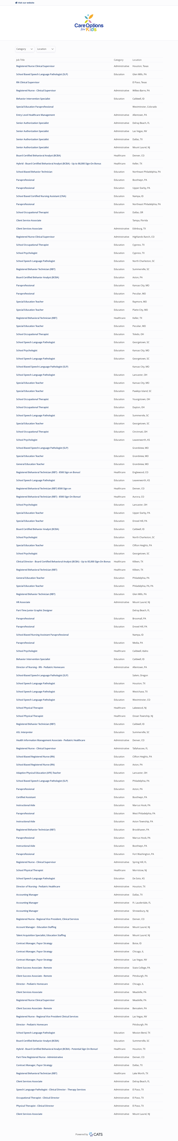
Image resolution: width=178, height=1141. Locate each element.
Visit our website (26, 2)
